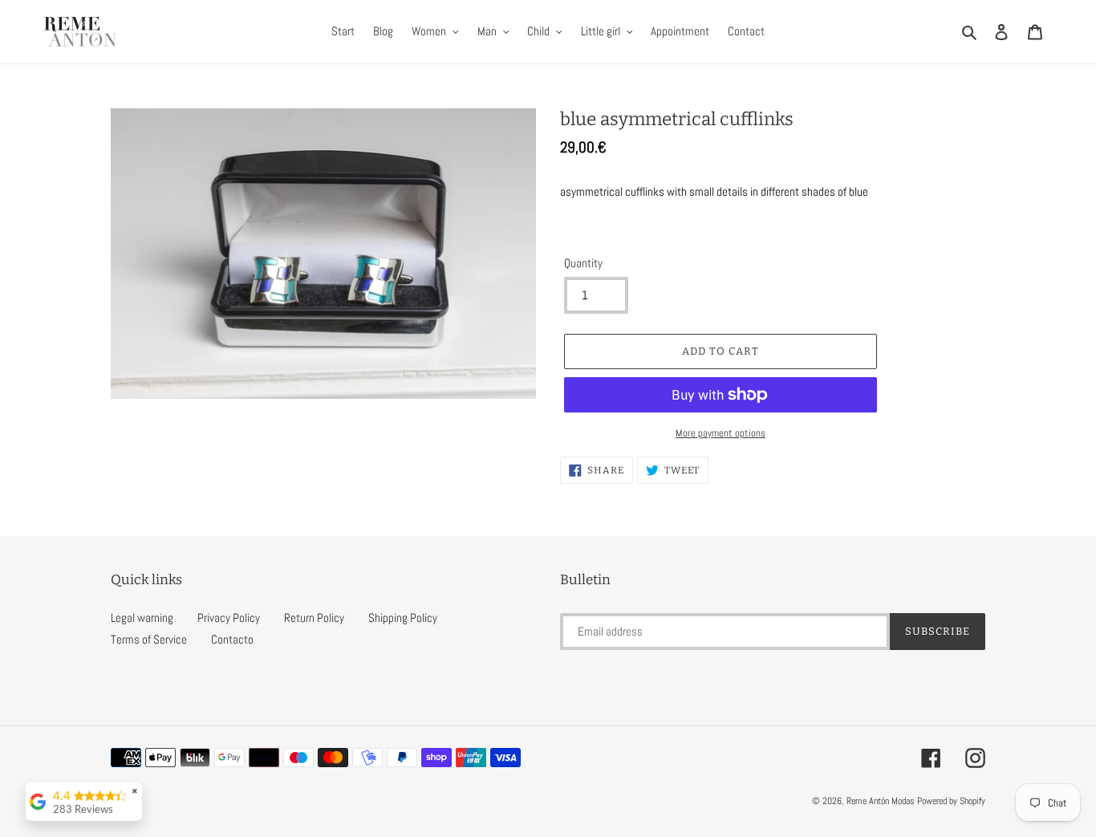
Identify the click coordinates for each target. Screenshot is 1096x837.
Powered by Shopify (951, 800)
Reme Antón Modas (880, 800)
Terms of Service (149, 639)
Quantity (583, 262)
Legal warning (142, 617)
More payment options (720, 433)
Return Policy (314, 617)
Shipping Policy (402, 617)
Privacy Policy (228, 617)
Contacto (232, 639)
